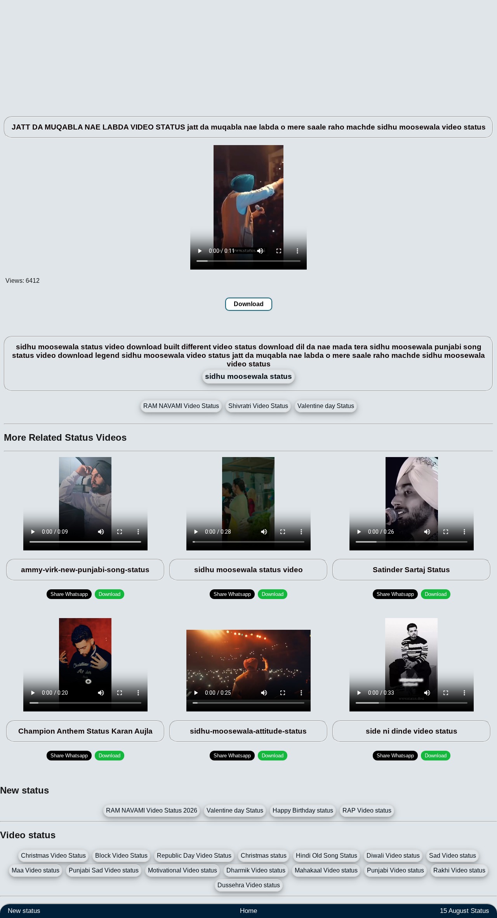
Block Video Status (121, 855)
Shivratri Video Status (258, 406)
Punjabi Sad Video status (104, 870)
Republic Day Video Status (194, 855)
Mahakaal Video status (326, 870)
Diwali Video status (393, 855)
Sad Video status (452, 855)
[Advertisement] (233, 54)
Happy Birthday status (303, 810)
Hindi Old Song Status (326, 855)
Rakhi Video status (459, 870)
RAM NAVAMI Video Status (181, 406)
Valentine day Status (325, 406)
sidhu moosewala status (248, 376)
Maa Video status (35, 870)
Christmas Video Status (53, 855)
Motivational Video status (182, 870)
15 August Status (464, 910)
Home (248, 910)
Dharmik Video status (255, 870)
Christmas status (264, 855)
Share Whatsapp (69, 594)
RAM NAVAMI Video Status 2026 (151, 810)
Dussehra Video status (248, 885)
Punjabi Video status (395, 870)
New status (24, 910)
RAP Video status (366, 810)
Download (249, 304)
